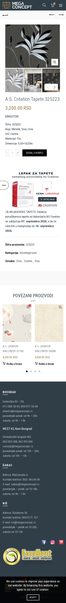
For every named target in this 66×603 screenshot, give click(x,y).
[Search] (44, 5)
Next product (60, 14)
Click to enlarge (54, 62)
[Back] (5, 14)
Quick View (28, 307)
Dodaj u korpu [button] (14, 363)
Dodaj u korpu (34, 152)
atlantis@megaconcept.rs (18, 411)
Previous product (52, 14)
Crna (18, 261)
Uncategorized (28, 253)
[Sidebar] (4, 185)
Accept (33, 597)
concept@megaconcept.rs (18, 446)
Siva (37, 261)
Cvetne (28, 261)
